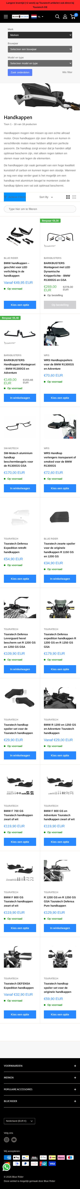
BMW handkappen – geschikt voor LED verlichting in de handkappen (16, 269)
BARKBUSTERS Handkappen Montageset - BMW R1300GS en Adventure (19, 366)
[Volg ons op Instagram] (6, 1139)
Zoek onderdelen (20, 72)
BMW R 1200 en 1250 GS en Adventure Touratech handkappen (60, 729)
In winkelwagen (20, 397)
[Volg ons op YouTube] (14, 1139)
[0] (72, 16)
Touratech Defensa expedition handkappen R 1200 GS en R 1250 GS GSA (60, 640)
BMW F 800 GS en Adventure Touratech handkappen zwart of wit (59, 815)
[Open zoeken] (57, 16)
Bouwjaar (13, 43)
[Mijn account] (65, 16)
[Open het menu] (6, 16)
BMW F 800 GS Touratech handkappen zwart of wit (18, 901)
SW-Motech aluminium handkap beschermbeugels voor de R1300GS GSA (18, 459)
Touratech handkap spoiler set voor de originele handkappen (57, 987)
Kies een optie (20, 304)
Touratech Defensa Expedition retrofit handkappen (16, 547)
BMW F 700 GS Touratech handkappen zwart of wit (18, 815)
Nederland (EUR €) (16, 1121)
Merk (10, 29)
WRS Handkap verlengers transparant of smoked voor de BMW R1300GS (60, 459)
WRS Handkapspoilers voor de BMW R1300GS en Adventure (59, 364)
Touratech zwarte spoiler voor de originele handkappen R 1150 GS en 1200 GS (59, 550)
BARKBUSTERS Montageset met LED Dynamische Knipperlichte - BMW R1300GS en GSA (57, 271)
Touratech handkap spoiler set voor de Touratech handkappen (18, 729)
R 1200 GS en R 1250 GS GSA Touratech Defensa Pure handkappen (60, 901)
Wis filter (67, 72)
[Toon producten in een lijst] (74, 197)
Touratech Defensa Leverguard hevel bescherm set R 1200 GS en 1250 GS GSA (20, 640)
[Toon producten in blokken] (68, 197)
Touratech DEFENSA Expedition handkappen (19, 985)
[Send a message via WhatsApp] (6, 1167)
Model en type (16, 57)
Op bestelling (60, 304)
